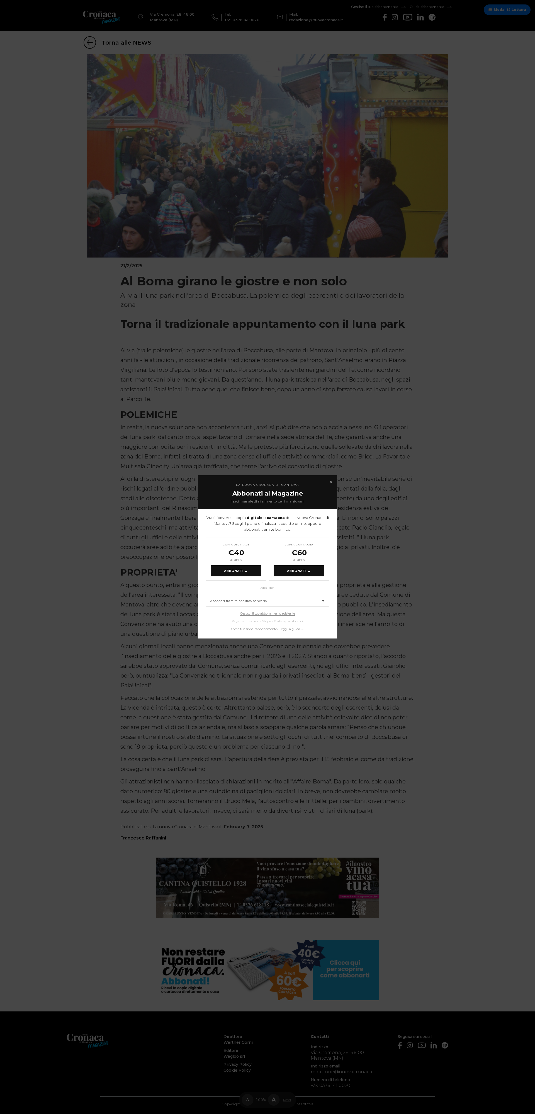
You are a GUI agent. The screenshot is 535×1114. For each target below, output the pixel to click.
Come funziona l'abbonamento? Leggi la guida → (267, 629)
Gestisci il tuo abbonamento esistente (267, 613)
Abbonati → (236, 571)
